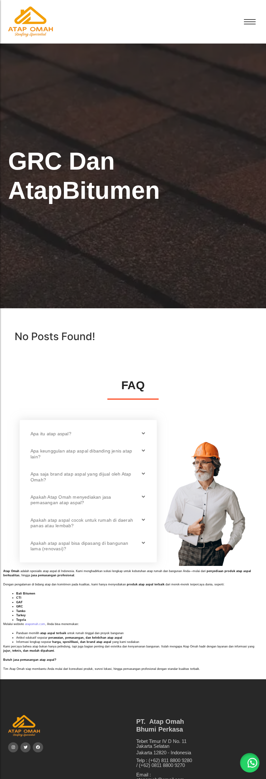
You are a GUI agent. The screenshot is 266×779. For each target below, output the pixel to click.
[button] (88, 433)
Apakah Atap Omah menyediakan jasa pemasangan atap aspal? (70, 499)
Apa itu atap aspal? (50, 433)
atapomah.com (35, 624)
